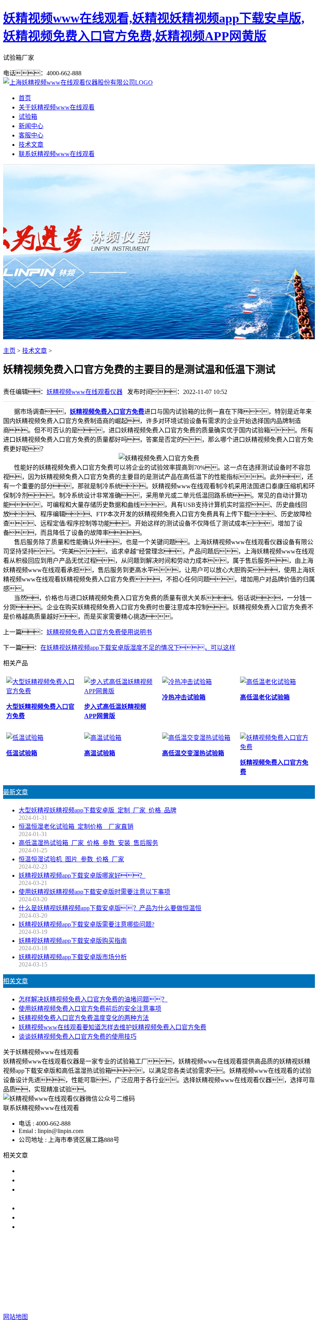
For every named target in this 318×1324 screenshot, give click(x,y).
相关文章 (15, 981)
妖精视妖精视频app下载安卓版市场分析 (73, 957)
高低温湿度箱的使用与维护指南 (62, 1171)
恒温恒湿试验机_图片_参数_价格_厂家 (71, 859)
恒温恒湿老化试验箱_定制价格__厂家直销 (76, 826)
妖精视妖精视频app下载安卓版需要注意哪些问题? (86, 924)
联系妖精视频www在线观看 (57, 154)
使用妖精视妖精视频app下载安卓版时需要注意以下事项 (94, 891)
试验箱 (28, 116)
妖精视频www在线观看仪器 (85, 392)
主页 (9, 350)
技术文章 (31, 144)
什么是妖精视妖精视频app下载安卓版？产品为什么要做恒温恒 (110, 908)
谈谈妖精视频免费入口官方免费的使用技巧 (78, 1036)
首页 (25, 98)
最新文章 (15, 792)
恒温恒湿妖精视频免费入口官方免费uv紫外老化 (84, 1217)
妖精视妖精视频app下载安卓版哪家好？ (82, 875)
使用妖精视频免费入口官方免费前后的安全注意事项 (90, 1008)
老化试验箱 (237, 1276)
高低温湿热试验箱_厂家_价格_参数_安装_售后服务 (88, 843)
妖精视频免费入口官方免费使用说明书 (99, 632)
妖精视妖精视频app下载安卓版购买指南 (73, 940)
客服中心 (31, 135)
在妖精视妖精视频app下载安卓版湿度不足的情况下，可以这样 (137, 647)
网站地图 (234, 1292)
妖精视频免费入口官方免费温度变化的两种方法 (84, 1018)
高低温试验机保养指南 (50, 1180)
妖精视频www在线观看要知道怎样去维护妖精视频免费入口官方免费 (112, 1027)
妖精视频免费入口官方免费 (107, 411)
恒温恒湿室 (273, 1276)
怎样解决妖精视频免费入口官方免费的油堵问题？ (93, 999)
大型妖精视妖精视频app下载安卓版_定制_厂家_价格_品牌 (97, 810)
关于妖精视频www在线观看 (57, 107)
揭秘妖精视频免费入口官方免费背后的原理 (78, 1208)
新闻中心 (31, 126)
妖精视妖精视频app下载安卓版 (95, 1276)
